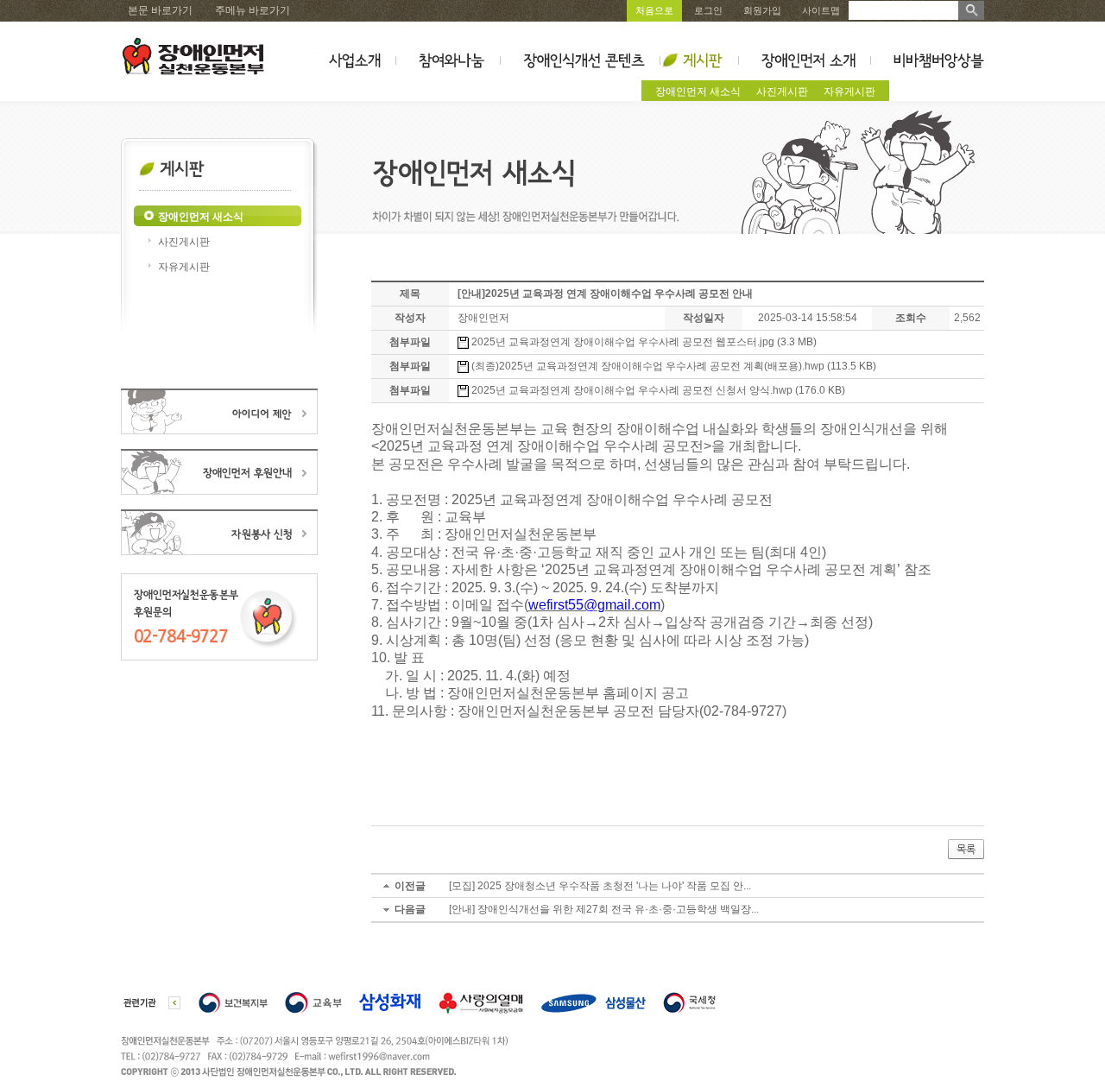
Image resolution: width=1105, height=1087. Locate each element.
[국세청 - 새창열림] (689, 1001)
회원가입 (762, 10)
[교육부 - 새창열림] (313, 1001)
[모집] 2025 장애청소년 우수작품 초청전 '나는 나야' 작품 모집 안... (600, 886)
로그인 (708, 10)
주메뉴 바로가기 (252, 10)
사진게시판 (782, 91)
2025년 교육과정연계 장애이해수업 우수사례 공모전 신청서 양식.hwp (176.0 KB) (657, 390)
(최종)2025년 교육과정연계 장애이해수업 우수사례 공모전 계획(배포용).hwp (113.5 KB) (672, 366)
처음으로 (654, 10)
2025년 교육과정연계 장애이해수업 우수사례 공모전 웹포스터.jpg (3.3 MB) (643, 342)
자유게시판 (849, 91)
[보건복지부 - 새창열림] (233, 1001)
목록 (966, 849)
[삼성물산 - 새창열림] (593, 1001)
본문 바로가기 (160, 10)
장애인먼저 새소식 (698, 91)
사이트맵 (821, 10)
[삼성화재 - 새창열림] (389, 1001)
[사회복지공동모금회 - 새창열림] (481, 1001)
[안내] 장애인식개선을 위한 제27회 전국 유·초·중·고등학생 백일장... (604, 909)
